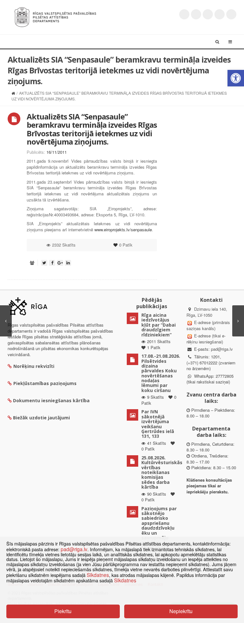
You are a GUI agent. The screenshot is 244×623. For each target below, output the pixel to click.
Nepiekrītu (181, 611)
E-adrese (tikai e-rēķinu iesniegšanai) (206, 339)
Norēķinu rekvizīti (33, 366)
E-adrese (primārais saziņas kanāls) (208, 325)
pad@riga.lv (222, 349)
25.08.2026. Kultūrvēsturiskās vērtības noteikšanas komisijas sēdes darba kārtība (161, 472)
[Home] (13, 93)
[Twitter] (184, 14)
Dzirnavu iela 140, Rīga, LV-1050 (206, 312)
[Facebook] (196, 14)
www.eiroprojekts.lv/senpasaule (123, 230)
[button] (235, 78)
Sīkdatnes (98, 574)
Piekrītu (62, 611)
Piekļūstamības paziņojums (45, 383)
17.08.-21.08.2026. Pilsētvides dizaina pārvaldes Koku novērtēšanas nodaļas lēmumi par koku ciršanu (160, 373)
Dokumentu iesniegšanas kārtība (51, 400)
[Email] (231, 14)
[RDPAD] (55, 16)
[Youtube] (208, 14)
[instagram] (219, 14)
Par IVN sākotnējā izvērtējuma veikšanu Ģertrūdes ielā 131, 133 (157, 424)
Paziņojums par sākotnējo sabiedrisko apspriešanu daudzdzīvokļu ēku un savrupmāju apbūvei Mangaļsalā (159, 528)
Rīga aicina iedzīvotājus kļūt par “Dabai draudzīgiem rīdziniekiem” (158, 325)
